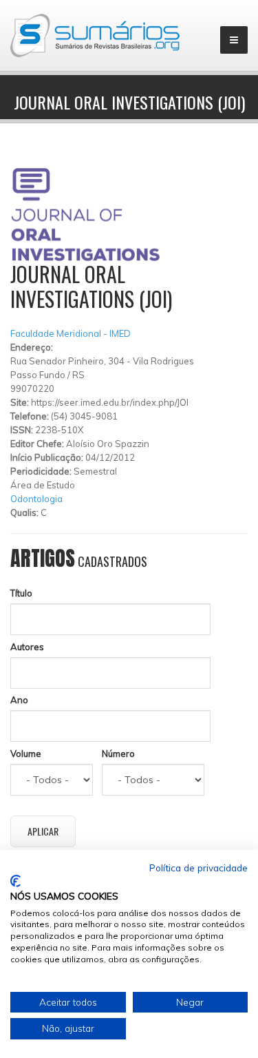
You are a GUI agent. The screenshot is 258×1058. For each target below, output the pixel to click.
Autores (27, 646)
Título (21, 593)
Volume (25, 753)
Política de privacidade (198, 867)
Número (118, 753)
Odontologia (36, 498)
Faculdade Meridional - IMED (70, 333)
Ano (19, 699)
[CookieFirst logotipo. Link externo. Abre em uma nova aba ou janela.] (15, 881)
